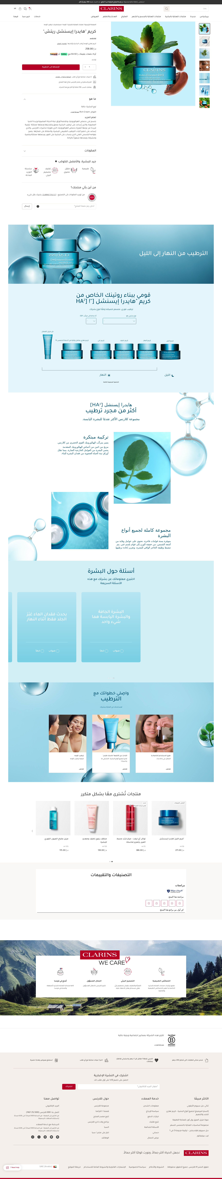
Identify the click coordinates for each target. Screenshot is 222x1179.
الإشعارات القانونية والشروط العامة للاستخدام (105, 1167)
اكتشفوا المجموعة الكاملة (111, 382)
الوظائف (105, 1138)
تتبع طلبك (154, 1122)
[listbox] (119, 321)
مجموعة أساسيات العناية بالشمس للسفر (189, 1125)
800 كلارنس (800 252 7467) (38, 1112)
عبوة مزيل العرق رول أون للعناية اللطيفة (191, 1120)
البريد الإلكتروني (52, 1106)
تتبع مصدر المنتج (101, 1117)
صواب (116, 651)
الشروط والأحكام (156, 1167)
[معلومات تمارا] (54, 54)
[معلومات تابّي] (64, 54)
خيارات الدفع (153, 1117)
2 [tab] (111, 678)
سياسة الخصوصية (137, 1167)
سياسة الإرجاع (152, 1111)
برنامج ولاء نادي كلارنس (98, 1122)
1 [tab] (113, 678)
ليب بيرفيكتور (203, 1136)
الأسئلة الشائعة (151, 1127)
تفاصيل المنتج (62, 44)
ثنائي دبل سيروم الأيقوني (198, 1106)
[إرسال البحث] (166, 9)
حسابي (156, 1133)
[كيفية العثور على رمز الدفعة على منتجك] (38, 206)
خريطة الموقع (74, 1167)
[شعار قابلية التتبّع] (92, 197)
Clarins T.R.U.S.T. (49, 195)
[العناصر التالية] (32, 831)
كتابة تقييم (93, 38)
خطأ (102, 651)
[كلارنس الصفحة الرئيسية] (111, 9)
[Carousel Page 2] (109, 861)
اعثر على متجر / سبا (100, 1133)
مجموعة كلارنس (101, 1106)
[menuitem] (30, 8)
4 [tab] (108, 678)
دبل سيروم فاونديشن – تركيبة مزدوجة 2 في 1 (189, 1131)
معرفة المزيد (75, 112)
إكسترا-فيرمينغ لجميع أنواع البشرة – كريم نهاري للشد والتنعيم (187, 1113)
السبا (106, 1127)
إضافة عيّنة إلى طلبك (63, 77)
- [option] (87, 321)
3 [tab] (110, 678)
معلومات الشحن (151, 1106)
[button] (204, 29)
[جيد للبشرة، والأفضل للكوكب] (56, 161)
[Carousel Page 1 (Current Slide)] (112, 861)
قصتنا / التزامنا (102, 1111)
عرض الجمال (153, 1138)
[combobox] (36, 1167)
